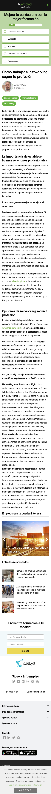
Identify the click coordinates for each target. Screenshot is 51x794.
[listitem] (8, 581)
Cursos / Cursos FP (16, 31)
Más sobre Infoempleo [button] (13, 712)
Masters (11, 46)
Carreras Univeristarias (17, 54)
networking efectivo (11, 328)
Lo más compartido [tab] (36, 691)
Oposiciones (13, 61)
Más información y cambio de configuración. (25, 785)
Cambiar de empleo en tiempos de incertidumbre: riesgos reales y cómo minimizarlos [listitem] (31, 574)
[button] (47, 4)
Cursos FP (12, 39)
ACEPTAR (25, 790)
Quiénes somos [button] (9, 717)
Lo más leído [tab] (12, 691)
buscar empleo (10, 98)
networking (9, 103)
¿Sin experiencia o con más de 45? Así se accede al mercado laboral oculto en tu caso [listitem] (30, 589)
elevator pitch (18, 281)
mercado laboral (29, 98)
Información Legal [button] (10, 706)
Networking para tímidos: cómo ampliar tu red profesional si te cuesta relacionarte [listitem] (31, 605)
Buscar (25, 651)
